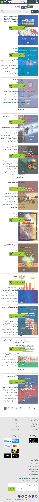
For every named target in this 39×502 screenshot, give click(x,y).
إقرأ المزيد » (12, 73)
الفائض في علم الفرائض (18, 213)
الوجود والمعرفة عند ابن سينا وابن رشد (13, 116)
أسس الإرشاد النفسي (19, 276)
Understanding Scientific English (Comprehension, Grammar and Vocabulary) (14, 19)
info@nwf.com (33, 471)
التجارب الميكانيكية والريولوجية (15, 376)
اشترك (12, 489)
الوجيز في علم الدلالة (18, 80)
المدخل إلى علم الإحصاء (18, 48)
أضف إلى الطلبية (20, 28)
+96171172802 (33, 469)
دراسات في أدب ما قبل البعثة (16, 182)
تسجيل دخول (32, 2)
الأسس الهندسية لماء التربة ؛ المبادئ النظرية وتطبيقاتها (14, 341)
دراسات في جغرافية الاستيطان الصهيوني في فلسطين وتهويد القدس (14, 148)
